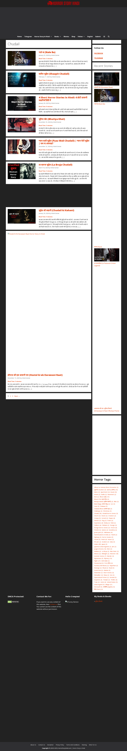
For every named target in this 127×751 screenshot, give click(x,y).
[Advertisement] (63, 20)
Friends (97, 530)
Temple (106, 580)
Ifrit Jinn (97, 542)
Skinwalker (98, 575)
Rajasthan (114, 565)
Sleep (106, 575)
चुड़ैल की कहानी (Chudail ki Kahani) (56, 210)
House (111, 539)
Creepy (97, 518)
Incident (105, 542)
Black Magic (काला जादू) (102, 504)
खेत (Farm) (98, 589)
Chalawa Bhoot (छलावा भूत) (103, 509)
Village (108, 584)
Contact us (53, 604)
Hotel (104, 539)
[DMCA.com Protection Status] (13, 602)
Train (97, 582)
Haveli (114, 535)
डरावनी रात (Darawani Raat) (103, 87)
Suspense (98, 580)
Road (111, 568)
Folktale (105, 525)
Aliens (97, 492)
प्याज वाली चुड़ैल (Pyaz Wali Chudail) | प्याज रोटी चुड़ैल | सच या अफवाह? (64, 142)
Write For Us (93, 745)
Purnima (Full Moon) (101, 565)
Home (19, 37)
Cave (96, 506)
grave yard (98, 532)
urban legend (99, 584)
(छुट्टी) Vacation (100, 490)
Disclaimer (50, 745)
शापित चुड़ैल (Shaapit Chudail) (54, 73)
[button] (104, 36)
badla (104, 494)
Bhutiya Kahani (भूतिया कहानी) (103, 501)
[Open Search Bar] (108, 36)
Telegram (28, 37)
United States (112, 582)
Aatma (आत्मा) (112, 490)
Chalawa (103, 506)
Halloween (108, 532)
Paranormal (99, 563)
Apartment (105, 492)
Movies (66, 37)
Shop (73, 37)
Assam (113, 492)
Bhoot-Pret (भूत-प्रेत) (101, 499)
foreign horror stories (102, 528)
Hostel (97, 539)
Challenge (98, 511)
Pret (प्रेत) (108, 563)
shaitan (107, 570)
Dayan (112, 518)
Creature (112, 516)
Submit (98, 37)
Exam (110, 520)
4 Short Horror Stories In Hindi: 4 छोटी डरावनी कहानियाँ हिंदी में (63, 99)
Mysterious (98, 558)
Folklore (97, 525)
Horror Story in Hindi (42, 37)
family (107, 523)
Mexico (97, 554)
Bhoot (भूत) (104, 497)
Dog (104, 520)
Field (113, 523)
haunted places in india (102, 535)
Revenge (98, 568)
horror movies (107, 537)
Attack (97, 494)
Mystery (108, 558)
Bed (96, 497)
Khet (109, 549)
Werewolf (98, 587)
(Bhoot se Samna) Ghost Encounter (106, 487)
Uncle (103, 582)
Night (97, 561)
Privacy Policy (60, 745)
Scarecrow (98, 570)
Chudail (98, 513)
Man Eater (114, 551)
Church (97, 516)
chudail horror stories (110, 513)
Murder (110, 556)
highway (97, 537)
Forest (114, 528)
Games (105, 530)
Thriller (114, 580)
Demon (97, 520)
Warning (84, 745)
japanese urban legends (102, 546)
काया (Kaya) (98, 247)
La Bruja (105, 551)
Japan (104, 544)
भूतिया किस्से (98, 601)
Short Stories (108, 572)
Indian (97, 544)
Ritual (105, 568)
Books (56, 37)
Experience (98, 523)
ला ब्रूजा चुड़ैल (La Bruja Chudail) (55, 164)
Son (112, 575)
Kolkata (97, 551)
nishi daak (105, 561)
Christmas (107, 511)
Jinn (114, 546)
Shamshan (98, 572)
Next (17, 396)
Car (113, 504)
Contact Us (41, 745)
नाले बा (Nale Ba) (47, 52)
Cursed (105, 518)
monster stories (100, 556)
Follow (80, 37)
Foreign (113, 525)
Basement (112, 494)
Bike (116, 501)
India (112, 542)
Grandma (113, 530)
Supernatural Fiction (101, 577)
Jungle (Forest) (100, 549)
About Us (33, 745)
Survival (113, 577)
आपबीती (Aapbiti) (109, 587)
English (90, 37)
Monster (114, 554)
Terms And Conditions (73, 745)
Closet (104, 516)
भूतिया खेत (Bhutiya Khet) (52, 119)
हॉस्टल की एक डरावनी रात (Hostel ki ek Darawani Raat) (35, 374)
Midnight (105, 554)
